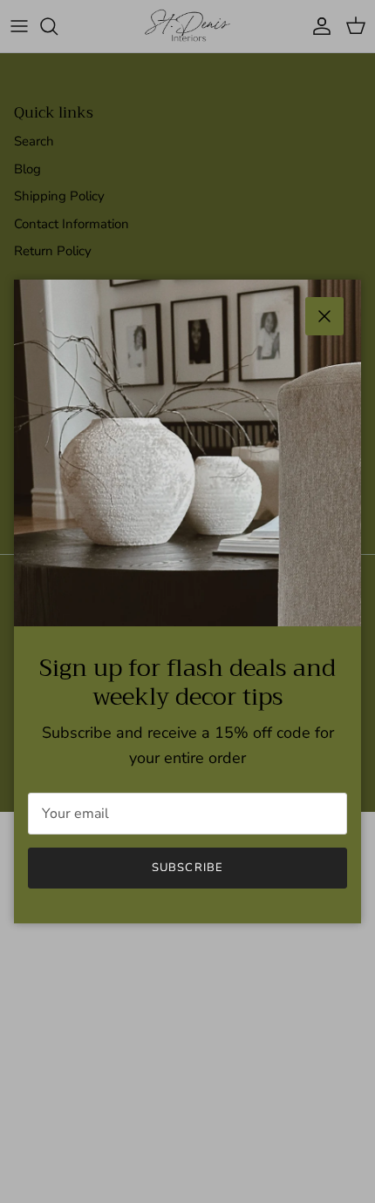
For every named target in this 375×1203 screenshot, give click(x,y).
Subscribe (187, 867)
